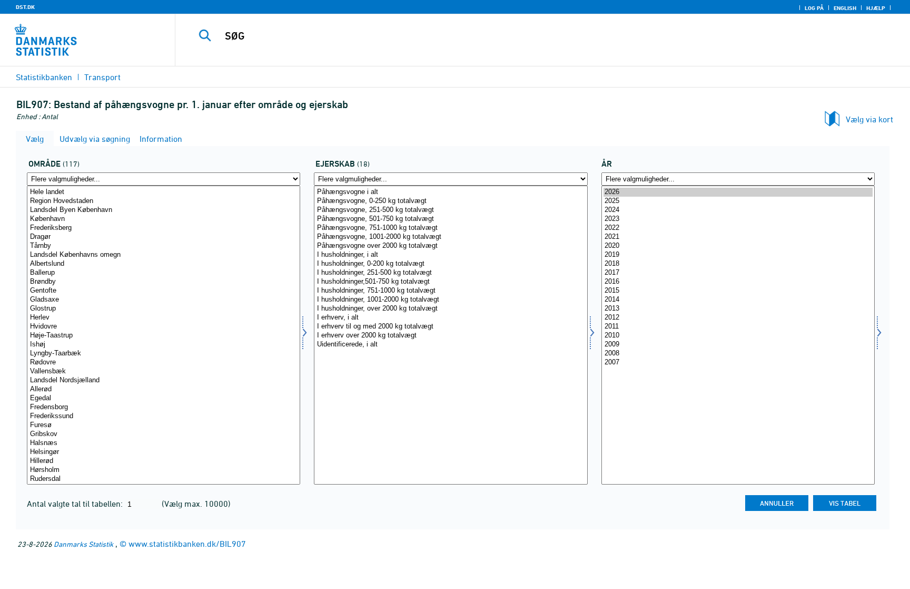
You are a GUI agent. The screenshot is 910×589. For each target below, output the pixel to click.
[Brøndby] (163, 281)
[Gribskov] (163, 434)
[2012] (738, 317)
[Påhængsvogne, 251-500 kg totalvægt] (450, 210)
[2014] (738, 299)
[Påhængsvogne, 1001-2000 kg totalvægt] (450, 237)
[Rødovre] (163, 362)
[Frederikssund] (163, 416)
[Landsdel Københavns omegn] (163, 254)
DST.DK (25, 7)
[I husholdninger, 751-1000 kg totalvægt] (450, 290)
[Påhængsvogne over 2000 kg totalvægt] (450, 246)
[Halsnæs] (163, 443)
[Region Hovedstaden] (163, 201)
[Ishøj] (163, 344)
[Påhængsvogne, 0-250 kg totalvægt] (450, 201)
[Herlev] (163, 317)
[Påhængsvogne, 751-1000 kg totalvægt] (450, 228)
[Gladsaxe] (163, 299)
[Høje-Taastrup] (163, 335)
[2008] (738, 353)
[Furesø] (163, 425)
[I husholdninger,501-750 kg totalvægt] (450, 281)
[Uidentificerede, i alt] (450, 344)
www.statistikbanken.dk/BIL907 (187, 543)
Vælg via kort (869, 119)
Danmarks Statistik (83, 543)
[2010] (738, 335)
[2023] (738, 219)
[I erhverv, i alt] (450, 317)
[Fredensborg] (163, 407)
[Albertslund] (163, 263)
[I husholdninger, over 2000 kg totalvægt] (450, 308)
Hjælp (875, 8)
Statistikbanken (44, 77)
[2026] (738, 192)
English (845, 8)
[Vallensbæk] (163, 371)
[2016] (738, 281)
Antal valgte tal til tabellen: (76, 503)
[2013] (738, 308)
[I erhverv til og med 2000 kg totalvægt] (450, 326)
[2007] (738, 362)
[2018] (738, 263)
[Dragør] (163, 237)
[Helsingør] (163, 452)
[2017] (738, 272)
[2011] (738, 326)
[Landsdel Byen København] (163, 210)
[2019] (738, 254)
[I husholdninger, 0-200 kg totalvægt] (450, 263)
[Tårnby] (163, 246)
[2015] (738, 290)
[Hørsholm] (163, 470)
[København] (163, 219)
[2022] (738, 228)
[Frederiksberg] (163, 228)
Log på (814, 8)
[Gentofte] (163, 290)
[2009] (738, 344)
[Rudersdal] (163, 479)
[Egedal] (163, 398)
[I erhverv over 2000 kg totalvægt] (450, 335)
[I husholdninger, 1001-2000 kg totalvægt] (450, 299)
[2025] (738, 201)
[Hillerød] (163, 461)
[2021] (738, 237)
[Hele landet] (163, 192)
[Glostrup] (163, 308)
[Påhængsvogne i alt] (450, 192)
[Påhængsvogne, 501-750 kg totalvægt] (450, 219)
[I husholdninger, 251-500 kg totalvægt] (450, 272)
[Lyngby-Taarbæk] (163, 353)
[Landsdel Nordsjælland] (163, 380)
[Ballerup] (163, 272)
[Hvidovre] (163, 326)
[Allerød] (163, 389)
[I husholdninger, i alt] (450, 254)
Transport (102, 77)
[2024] (738, 210)
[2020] (738, 246)
